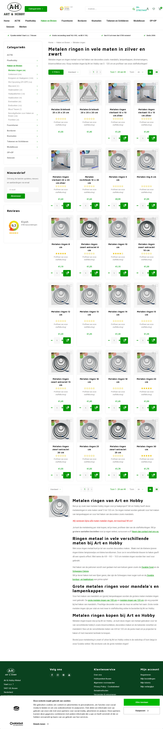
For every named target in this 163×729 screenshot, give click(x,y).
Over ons (98, 674)
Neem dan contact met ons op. (145, 531)
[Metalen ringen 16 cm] (89, 362)
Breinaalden (14, 101)
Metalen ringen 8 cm (61, 245)
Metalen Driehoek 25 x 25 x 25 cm (60, 111)
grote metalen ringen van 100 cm (102, 600)
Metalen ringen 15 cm (146, 313)
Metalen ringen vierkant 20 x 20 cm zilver (61, 180)
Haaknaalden (15, 90)
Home (7, 20)
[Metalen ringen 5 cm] (118, 160)
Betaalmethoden (101, 690)
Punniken (13, 119)
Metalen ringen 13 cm (89, 313)
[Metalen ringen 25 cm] (89, 429)
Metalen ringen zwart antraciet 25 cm (118, 449)
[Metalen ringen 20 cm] (146, 362)
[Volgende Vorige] (100, 72)
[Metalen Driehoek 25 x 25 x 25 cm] (60, 93)
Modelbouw (139, 20)
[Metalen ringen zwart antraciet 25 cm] (118, 429)
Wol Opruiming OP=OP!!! (20, 82)
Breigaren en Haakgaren (20, 78)
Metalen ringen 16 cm (89, 380)
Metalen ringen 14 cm (118, 313)
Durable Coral (148, 567)
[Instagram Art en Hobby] (58, 675)
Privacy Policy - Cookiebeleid (106, 686)
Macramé (13, 86)
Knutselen (96, 20)
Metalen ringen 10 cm (118, 245)
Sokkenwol (15, 74)
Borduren (82, 20)
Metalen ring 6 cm (146, 177)
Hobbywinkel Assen (102, 678)
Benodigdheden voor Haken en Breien (21, 114)
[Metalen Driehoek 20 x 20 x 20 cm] (89, 93)
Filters (57, 72)
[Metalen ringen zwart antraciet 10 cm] (146, 227)
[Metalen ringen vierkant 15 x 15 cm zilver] (146, 93)
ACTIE (17, 20)
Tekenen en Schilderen (117, 20)
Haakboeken (15, 97)
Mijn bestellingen (147, 678)
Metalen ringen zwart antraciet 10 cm (146, 247)
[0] (160, 9)
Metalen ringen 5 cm (118, 178)
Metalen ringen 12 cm (60, 313)
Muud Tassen (15, 109)
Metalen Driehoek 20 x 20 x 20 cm (89, 111)
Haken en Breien (49, 20)
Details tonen (39, 724)
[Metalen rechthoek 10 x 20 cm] (89, 160)
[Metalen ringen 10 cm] (118, 227)
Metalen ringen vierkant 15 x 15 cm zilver (146, 112)
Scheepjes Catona (81, 571)
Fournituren (67, 20)
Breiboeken (15, 105)
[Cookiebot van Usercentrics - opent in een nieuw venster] (16, 724)
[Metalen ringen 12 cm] (60, 295)
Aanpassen (140, 710)
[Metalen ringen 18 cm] (118, 362)
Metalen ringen (16, 70)
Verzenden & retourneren (105, 694)
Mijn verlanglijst (147, 686)
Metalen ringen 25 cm (89, 448)
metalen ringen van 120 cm (132, 600)
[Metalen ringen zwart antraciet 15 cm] (60, 362)
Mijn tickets (145, 682)
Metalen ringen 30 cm (146, 448)
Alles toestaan (141, 702)
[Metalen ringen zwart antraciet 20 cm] (60, 429)
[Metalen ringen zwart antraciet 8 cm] (89, 227)
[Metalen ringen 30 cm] (146, 429)
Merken (23, 26)
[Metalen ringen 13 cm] (89, 295)
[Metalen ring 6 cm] (146, 160)
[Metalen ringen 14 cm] (118, 295)
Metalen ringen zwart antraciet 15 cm (60, 382)
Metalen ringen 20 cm (146, 380)
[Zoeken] (133, 8)
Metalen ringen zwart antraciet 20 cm (60, 449)
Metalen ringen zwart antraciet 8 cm (89, 247)
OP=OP (153, 20)
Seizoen (10, 26)
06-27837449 (141, 9)
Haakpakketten (16, 94)
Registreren (145, 674)
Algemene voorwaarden (104, 682)
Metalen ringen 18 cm (117, 380)
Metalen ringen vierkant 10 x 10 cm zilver (118, 112)
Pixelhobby (30, 20)
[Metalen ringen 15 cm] (146, 295)
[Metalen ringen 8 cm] (60, 227)
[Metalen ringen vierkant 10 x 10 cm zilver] (118, 93)
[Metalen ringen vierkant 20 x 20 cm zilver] (60, 160)
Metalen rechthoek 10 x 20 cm (89, 180)
